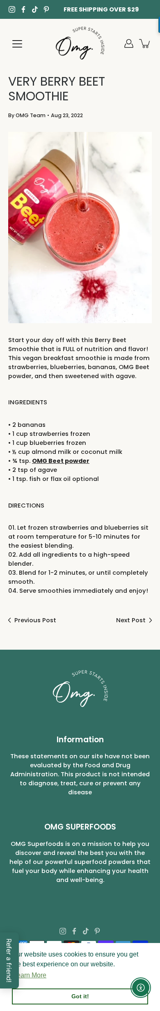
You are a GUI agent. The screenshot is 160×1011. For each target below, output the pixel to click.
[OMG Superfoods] (80, 43)
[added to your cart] (145, 43)
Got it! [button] (80, 996)
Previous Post (35, 620)
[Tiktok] (35, 9)
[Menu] (17, 43)
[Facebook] (23, 9)
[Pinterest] (46, 9)
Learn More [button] (29, 975)
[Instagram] (12, 9)
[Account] (128, 43)
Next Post (131, 620)
